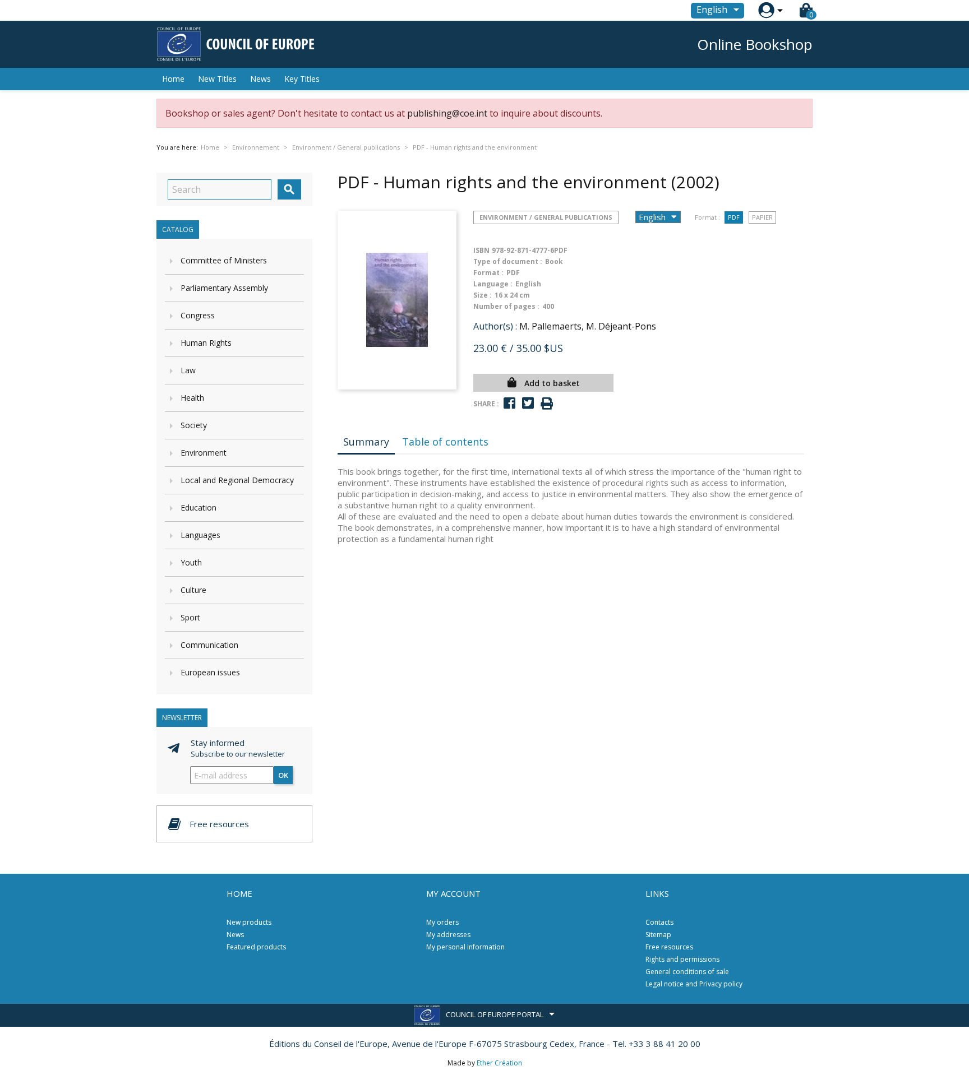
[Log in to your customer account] (766, 10)
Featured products (256, 947)
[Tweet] (528, 403)
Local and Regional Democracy (237, 480)
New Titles (217, 78)
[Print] (547, 403)
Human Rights (206, 342)
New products (249, 922)
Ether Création (499, 1063)
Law (188, 370)
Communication (209, 644)
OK (283, 775)
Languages (200, 535)
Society (194, 425)
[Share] (509, 403)
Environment (204, 452)
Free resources (669, 947)
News (260, 78)
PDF (734, 217)
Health (192, 397)
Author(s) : (495, 326)
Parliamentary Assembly (224, 287)
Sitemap (658, 934)
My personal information (465, 947)
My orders (442, 922)
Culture (193, 590)
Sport (190, 617)
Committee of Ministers (224, 260)
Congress (198, 315)
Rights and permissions (682, 959)
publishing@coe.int (447, 113)
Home (173, 78)
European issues (210, 672)
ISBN (481, 250)
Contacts (659, 922)
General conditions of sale (687, 971)
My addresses (448, 934)
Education (198, 507)
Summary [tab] (366, 441)
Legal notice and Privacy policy (693, 984)
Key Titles (302, 78)
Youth (191, 562)
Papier (762, 217)
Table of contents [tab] (445, 441)
